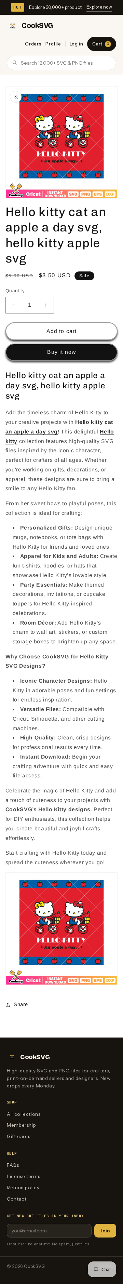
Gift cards (18, 1136)
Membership (21, 1125)
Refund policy (23, 1187)
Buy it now (61, 352)
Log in (76, 43)
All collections (23, 1114)
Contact (16, 1199)
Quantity (15, 290)
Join (105, 1230)
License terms (23, 1176)
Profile (53, 43)
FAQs (13, 1165)
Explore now (99, 7)
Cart (100, 43)
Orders (33, 43)
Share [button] (21, 1004)
